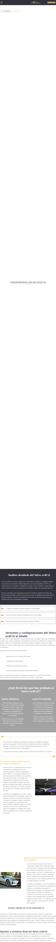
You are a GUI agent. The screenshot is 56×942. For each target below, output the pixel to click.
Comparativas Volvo (16, 11)
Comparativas (7, 11)
